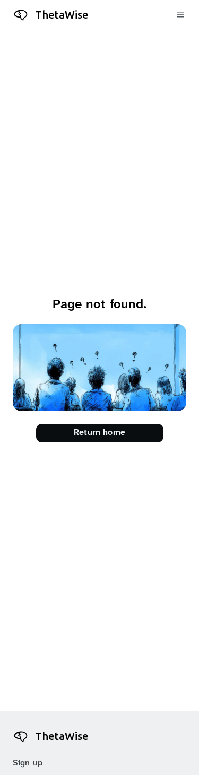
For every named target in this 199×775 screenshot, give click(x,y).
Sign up (27, 763)
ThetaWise (62, 14)
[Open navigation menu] (181, 15)
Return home (99, 432)
